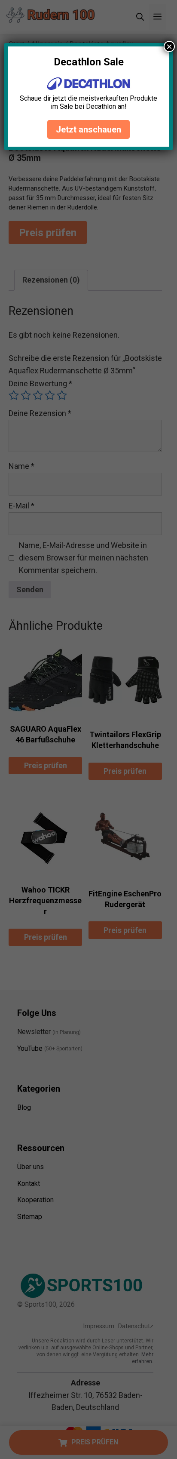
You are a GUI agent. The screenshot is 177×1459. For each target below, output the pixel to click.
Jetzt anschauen (88, 129)
